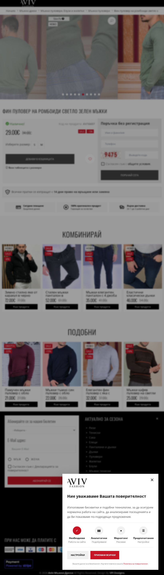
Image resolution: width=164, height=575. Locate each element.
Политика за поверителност (135, 563)
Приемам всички (105, 554)
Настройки (78, 554)
